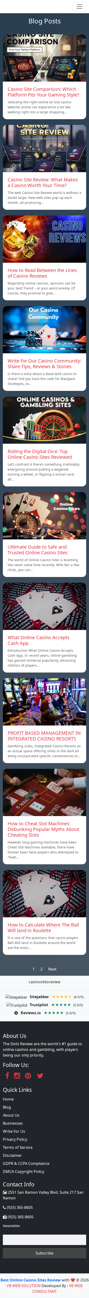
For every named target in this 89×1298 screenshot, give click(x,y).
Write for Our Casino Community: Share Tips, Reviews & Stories (44, 364)
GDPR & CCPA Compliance (26, 1163)
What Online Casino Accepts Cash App (39, 640)
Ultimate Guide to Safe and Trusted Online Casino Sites (38, 550)
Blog (7, 1107)
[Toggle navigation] (79, 6)
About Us (11, 1115)
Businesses (13, 1123)
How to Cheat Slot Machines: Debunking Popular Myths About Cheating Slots (43, 829)
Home (8, 1099)
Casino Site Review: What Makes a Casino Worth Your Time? (43, 182)
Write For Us (14, 1131)
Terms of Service (18, 1147)
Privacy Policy (15, 1139)
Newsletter (11, 1226)
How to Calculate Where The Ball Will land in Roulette (43, 928)
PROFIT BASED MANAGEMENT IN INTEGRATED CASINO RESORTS (44, 736)
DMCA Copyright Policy (23, 1171)
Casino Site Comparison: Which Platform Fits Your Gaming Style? (43, 92)
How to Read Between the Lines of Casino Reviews (42, 273)
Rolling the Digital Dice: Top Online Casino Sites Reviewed (40, 454)
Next (52, 969)
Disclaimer (12, 1155)
